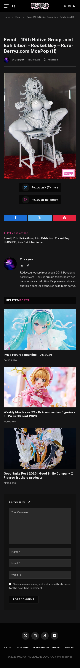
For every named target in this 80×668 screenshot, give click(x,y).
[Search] (13, 6)
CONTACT (70, 647)
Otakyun (19, 59)
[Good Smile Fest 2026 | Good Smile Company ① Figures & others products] (40, 448)
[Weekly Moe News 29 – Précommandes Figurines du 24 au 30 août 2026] (40, 387)
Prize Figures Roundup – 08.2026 (28, 355)
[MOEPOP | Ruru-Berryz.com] (40, 6)
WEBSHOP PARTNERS (46, 647)
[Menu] (6, 6)
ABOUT (8, 647)
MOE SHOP (23, 647)
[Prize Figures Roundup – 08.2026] (40, 329)
